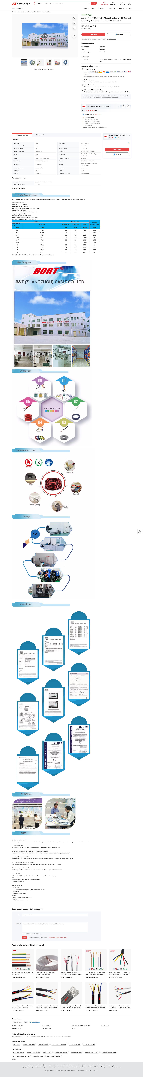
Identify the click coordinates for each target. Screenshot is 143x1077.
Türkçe (103, 1067)
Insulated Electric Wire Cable (109, 1052)
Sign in (129, 4)
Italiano (63, 1067)
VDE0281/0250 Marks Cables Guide (81, 1025)
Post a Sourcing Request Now (58, 937)
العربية (80, 1067)
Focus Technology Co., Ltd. (61, 1070)
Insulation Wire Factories (61, 1052)
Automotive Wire (46, 1025)
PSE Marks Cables (46, 1028)
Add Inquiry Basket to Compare (45, 69)
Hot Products (31, 1065)
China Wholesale (65, 1065)
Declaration (88, 1070)
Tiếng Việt (109, 1067)
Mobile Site (107, 1065)
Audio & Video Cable (43, 1044)
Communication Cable (29, 1044)
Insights (113, 1065)
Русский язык (57, 1067)
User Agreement (80, 1070)
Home (13, 11)
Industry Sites (82, 1065)
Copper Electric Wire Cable (91, 1052)
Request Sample (111, 39)
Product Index (100, 1065)
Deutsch (68, 1067)
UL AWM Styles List (17, 1025)
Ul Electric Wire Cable (76, 1052)
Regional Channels (91, 1065)
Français (50, 1067)
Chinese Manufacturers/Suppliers (51, 1065)
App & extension (111, 8)
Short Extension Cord (74, 1044)
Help (101, 8)
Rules (130, 8)
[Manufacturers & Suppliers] (21, 3)
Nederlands (74, 1067)
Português (44, 1067)
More (13, 1059)
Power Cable (16, 1044)
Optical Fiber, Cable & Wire (34, 11)
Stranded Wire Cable (38, 1056)
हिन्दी (94, 1067)
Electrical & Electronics (21, 11)
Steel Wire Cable (47, 1052)
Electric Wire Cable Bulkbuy (53, 1056)
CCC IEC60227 (105, 1025)
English (33, 1067)
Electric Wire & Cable (46, 11)
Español (38, 1067)
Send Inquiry (93, 34)
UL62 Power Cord (16, 1028)
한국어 (84, 1067)
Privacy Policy (96, 1070)
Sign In (84, 127)
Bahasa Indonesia (117, 1067)
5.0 (110, 138)
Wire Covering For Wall (89, 1044)
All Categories (17, 8)
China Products (39, 1065)
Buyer (93, 8)
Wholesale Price (73, 1065)
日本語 (89, 1067)
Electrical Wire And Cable (33, 1052)
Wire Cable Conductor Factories (21, 1056)
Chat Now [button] (120, 34)
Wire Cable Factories (18, 1052)
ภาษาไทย (98, 1067)
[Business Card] (128, 142)
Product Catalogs (35, 1022)
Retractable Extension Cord (59, 1044)
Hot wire (74, 1028)
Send (24, 937)
